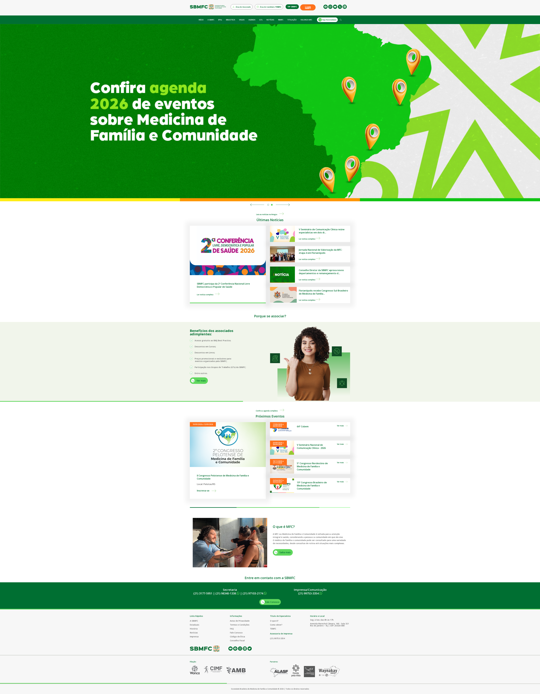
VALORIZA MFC (306, 20)
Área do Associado (243, 7)
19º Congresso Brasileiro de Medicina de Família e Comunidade (312, 485)
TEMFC (273, 628)
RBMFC (280, 20)
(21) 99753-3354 (308, 593)
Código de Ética (237, 636)
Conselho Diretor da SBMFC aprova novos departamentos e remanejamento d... (321, 272)
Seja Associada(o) (329, 20)
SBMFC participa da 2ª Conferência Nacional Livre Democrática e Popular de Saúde (223, 285)
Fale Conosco (272, 602)
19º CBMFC (292, 6)
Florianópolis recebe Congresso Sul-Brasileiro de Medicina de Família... (323, 292)
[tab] (268, 205)
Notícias (194, 632)
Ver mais (201, 380)
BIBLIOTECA (230, 20)
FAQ (232, 628)
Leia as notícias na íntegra (267, 214)
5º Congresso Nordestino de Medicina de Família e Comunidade (312, 466)
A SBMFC (211, 20)
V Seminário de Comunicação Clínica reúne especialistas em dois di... (322, 231)
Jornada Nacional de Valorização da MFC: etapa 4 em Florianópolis (320, 251)
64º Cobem (303, 426)
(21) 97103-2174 (253, 593)
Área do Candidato (270, 7)
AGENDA (251, 20)
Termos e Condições (239, 624)
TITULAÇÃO (292, 20)
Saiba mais (285, 552)
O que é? (274, 620)
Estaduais (194, 624)
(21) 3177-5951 (202, 593)
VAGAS (242, 20)
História (194, 628)
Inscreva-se (204, 490)
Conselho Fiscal (237, 640)
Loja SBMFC (308, 8)
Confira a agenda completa (268, 411)
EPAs (220, 20)
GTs (261, 20)
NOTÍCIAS (270, 20)
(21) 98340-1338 (226, 593)
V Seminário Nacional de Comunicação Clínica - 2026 (311, 446)
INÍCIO (201, 20)
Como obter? (276, 624)
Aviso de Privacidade (239, 620)
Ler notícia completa (206, 294)
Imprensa (194, 636)
